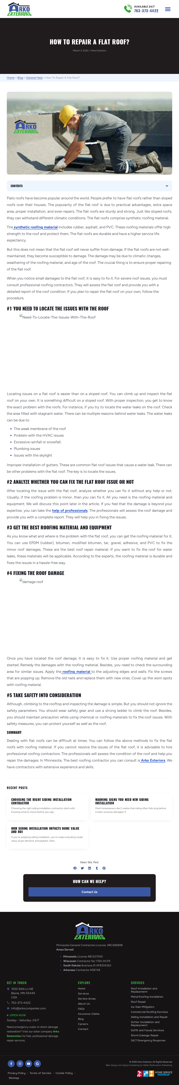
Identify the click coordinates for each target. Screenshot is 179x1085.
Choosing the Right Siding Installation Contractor (41, 801)
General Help (34, 77)
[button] (167, 9)
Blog (20, 77)
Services (83, 993)
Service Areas (87, 998)
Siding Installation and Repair (149, 1017)
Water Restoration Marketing (157, 1065)
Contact (83, 1029)
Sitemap (14, 1078)
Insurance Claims (89, 1013)
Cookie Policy (64, 1073)
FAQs (81, 1008)
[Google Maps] (37, 1063)
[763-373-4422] (128, 9)
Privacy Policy (17, 1073)
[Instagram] (19, 1063)
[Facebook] (11, 1063)
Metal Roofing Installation (147, 996)
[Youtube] (28, 1063)
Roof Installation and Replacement (144, 990)
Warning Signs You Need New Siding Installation (122, 801)
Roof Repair (138, 1001)
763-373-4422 (146, 10)
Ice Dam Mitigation (142, 1006)
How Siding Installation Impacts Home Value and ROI (45, 830)
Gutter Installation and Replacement (145, 1024)
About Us (84, 1003)
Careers (83, 1024)
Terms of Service (40, 1073)
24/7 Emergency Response (148, 1040)
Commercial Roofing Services (149, 1012)
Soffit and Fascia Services (147, 1030)
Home (11, 77)
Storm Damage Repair (145, 1035)
